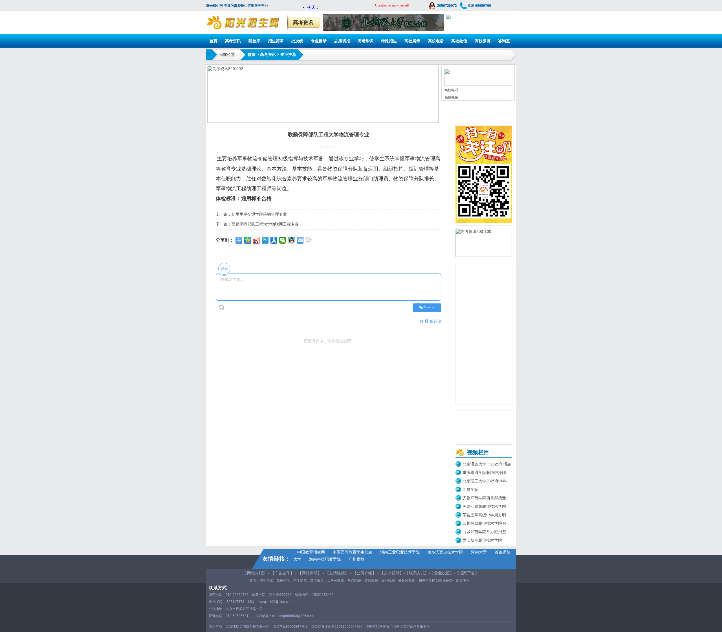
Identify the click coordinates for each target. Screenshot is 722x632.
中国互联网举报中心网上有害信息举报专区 (398, 627)
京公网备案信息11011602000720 (336, 627)
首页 (213, 41)
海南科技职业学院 (325, 559)
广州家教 (356, 559)
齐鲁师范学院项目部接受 (484, 498)
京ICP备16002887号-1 (290, 627)
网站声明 (310, 573)
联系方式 (417, 573)
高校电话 (436, 41)
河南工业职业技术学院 (400, 552)
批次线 (297, 41)
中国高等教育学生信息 (352, 552)
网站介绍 (255, 573)
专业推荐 (288, 54)
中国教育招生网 (311, 552)
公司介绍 (364, 573)
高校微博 (482, 41)
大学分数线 (335, 581)
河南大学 (479, 552)
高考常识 (365, 41)
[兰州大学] (481, 29)
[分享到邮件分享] (300, 240)
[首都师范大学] (383, 22)
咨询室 (504, 41)
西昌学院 (470, 489)
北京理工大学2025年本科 (485, 481)
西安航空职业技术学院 (482, 540)
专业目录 (319, 41)
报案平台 (467, 573)
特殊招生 (389, 41)
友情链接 (337, 573)
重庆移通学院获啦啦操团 (484, 472)
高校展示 (412, 41)
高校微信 (459, 41)
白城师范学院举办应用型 (484, 532)
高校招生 (283, 581)
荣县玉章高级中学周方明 (484, 515)
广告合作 (282, 573)
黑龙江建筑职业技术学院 (484, 506)
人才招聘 (392, 573)
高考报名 (317, 581)
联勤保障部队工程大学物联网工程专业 (265, 224)
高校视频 (451, 97)
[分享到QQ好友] (291, 240)
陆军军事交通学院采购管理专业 (259, 214)
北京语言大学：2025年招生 (487, 464)
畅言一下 (427, 307)
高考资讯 (233, 41)
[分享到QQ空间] (247, 240)
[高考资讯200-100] (483, 255)
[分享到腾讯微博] (265, 240)
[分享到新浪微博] (256, 240)
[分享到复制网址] (308, 240)
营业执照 (442, 573)
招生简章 (276, 41)
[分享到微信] (282, 240)
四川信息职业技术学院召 (484, 523)
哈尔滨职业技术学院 (445, 552)
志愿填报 (342, 41)
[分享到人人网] (274, 240)
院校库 (254, 41)
